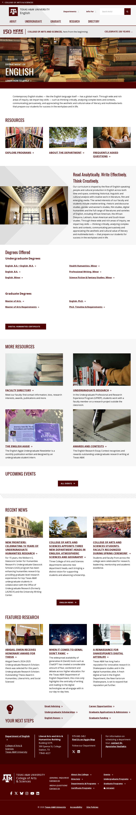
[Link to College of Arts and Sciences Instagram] (26, 793)
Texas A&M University (16, 752)
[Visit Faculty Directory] (34, 369)
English (25, 13)
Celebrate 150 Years (117, 32)
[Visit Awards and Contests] (102, 425)
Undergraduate (33, 21)
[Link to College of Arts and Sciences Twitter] (16, 793)
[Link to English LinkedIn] (78, 752)
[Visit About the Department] (68, 137)
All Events (66, 483)
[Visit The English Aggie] (34, 425)
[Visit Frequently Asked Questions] (112, 137)
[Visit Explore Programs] (24, 137)
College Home (11, 59)
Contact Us (54, 780)
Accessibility (76, 807)
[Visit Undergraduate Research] (102, 369)
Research (74, 21)
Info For (90, 11)
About (13, 21)
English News (66, 602)
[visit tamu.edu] (8, 778)
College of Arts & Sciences (26, 779)
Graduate (55, 21)
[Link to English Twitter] (73, 752)
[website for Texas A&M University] (13, 11)
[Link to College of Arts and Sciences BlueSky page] (21, 793)
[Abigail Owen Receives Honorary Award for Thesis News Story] (24, 634)
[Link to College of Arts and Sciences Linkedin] (37, 793)
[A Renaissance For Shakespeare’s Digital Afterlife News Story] (112, 634)
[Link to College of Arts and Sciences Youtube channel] (32, 793)
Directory (93, 21)
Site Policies (92, 807)
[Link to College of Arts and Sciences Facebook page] (11, 793)
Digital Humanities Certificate (24, 326)
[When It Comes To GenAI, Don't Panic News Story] (68, 634)
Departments (69, 11)
